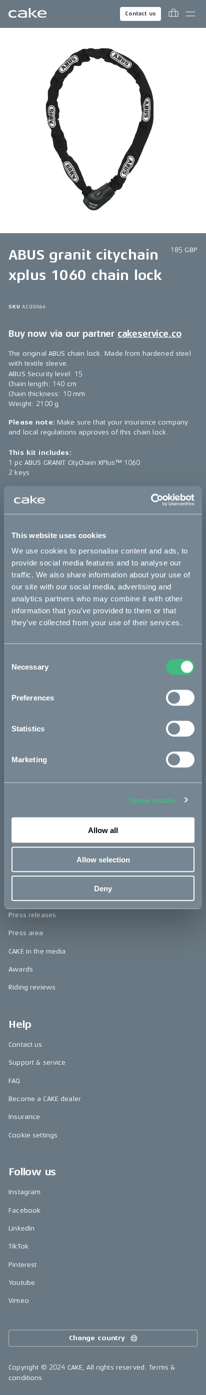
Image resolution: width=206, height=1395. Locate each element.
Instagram (24, 1192)
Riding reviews (32, 987)
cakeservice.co (149, 334)
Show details (152, 800)
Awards (20, 969)
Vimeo (18, 1300)
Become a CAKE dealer (44, 1099)
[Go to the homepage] (27, 14)
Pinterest (22, 1264)
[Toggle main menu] (190, 13)
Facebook (24, 1210)
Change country (97, 1338)
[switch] (180, 698)
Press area (25, 933)
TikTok (18, 1246)
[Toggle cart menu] (173, 13)
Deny (103, 888)
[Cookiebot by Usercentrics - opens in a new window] (150, 500)
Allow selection (103, 859)
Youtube (21, 1282)
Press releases (32, 915)
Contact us (140, 13)
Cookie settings (33, 1135)
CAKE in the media (37, 951)
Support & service (37, 1062)
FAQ (14, 1081)
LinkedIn (21, 1228)
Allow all (103, 830)
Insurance (24, 1116)
